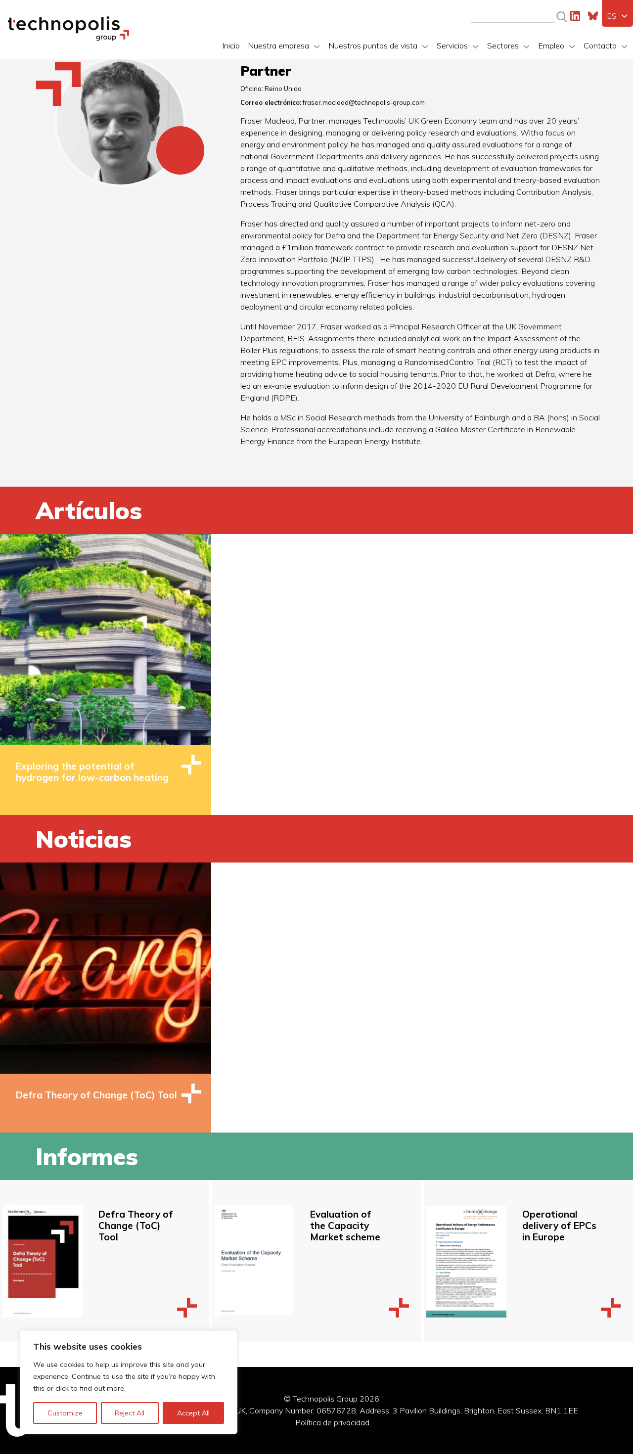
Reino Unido (283, 88)
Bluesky (593, 16)
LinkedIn (575, 16)
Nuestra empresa (278, 45)
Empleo (551, 45)
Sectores (503, 45)
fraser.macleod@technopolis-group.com (364, 102)
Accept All (193, 1413)
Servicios (452, 45)
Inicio (231, 45)
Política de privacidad (332, 1422)
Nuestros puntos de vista (372, 45)
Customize (65, 1413)
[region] (128, 1382)
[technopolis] (68, 38)
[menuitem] (617, 16)
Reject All (129, 1413)
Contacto (600, 45)
